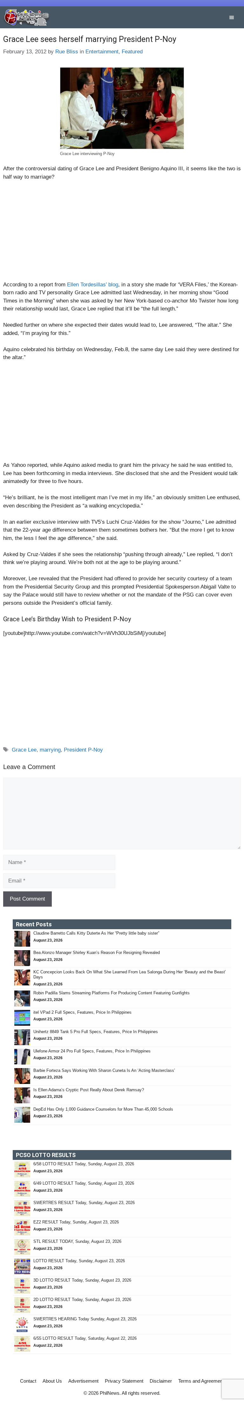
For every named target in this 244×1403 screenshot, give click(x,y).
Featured (132, 52)
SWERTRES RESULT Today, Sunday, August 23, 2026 (84, 1202)
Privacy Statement (124, 1381)
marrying (50, 750)
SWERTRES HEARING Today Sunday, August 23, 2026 (85, 1319)
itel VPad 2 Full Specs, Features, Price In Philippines (82, 1012)
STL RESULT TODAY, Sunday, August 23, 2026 (77, 1241)
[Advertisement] (122, 233)
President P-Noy (83, 750)
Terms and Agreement (201, 1381)
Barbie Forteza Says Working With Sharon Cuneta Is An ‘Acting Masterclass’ (104, 1070)
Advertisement (83, 1381)
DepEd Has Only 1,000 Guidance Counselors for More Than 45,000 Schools (103, 1109)
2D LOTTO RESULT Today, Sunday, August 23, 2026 (82, 1299)
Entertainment (102, 52)
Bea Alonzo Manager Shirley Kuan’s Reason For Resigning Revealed (96, 952)
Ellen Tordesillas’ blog (92, 285)
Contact (28, 1381)
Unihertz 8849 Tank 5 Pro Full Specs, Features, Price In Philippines (95, 1031)
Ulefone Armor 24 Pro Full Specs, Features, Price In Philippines (92, 1051)
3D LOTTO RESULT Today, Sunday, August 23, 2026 (82, 1280)
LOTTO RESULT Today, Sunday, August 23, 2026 (79, 1260)
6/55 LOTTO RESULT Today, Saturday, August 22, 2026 (85, 1338)
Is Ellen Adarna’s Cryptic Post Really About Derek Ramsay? (88, 1089)
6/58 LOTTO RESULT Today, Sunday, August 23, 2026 (83, 1163)
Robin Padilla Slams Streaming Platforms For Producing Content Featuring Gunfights (111, 993)
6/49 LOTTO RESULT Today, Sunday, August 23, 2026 (83, 1183)
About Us (52, 1381)
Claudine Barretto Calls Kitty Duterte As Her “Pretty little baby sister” (96, 933)
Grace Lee (24, 750)
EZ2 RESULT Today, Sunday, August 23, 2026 (76, 1222)
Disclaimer (161, 1381)
